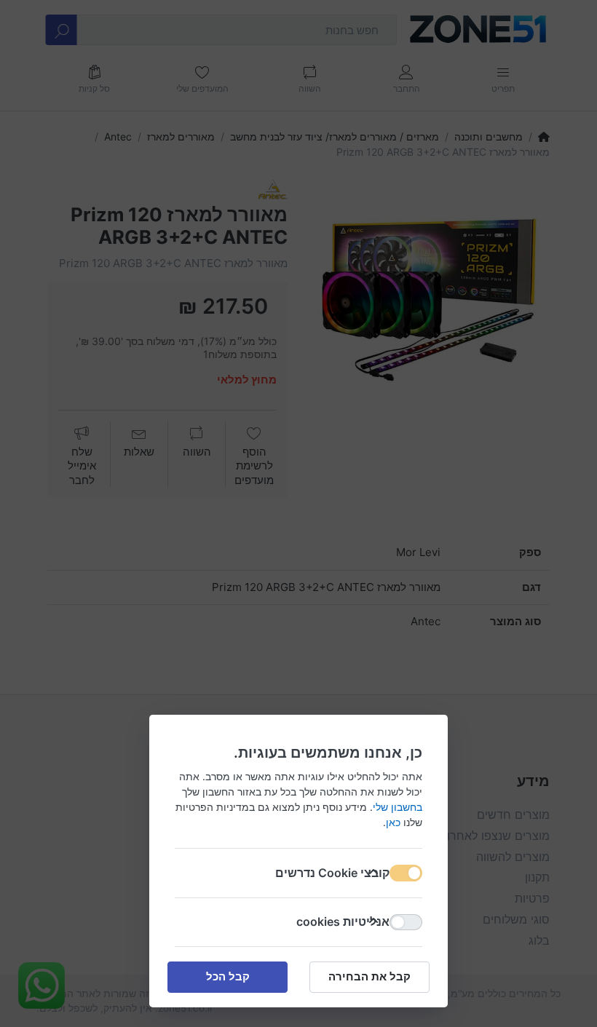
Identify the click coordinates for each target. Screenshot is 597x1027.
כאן (393, 822)
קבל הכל (228, 976)
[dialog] (298, 513)
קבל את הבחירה (369, 976)
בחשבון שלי (397, 807)
